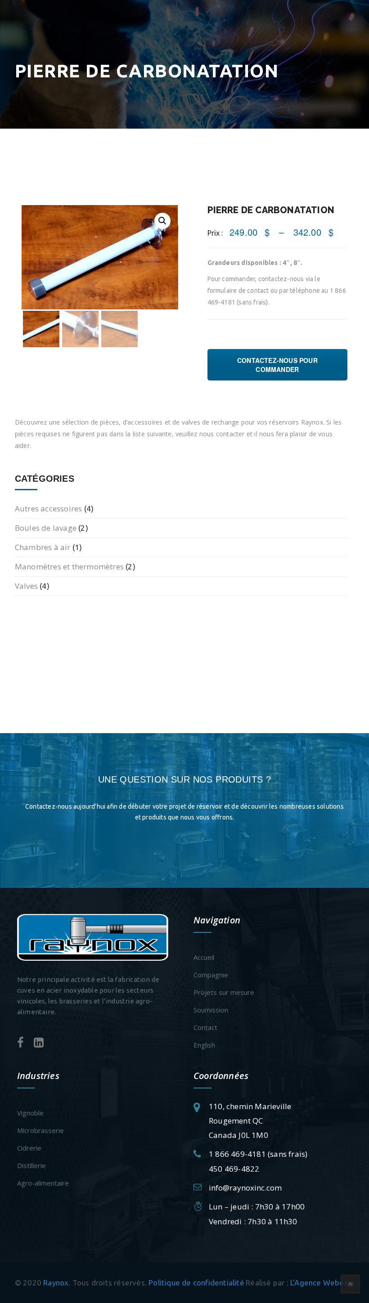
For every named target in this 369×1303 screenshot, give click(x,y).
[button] (162, 221)
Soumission (211, 1009)
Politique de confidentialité (196, 1282)
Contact (205, 1027)
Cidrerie (29, 1147)
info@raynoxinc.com (245, 1187)
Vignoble (30, 1112)
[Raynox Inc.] (92, 936)
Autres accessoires (48, 508)
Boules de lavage (45, 528)
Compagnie (211, 974)
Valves (26, 586)
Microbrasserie (40, 1130)
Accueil (204, 957)
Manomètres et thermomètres (69, 566)
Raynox (55, 1282)
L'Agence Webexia (322, 1282)
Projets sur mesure (224, 992)
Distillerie (31, 1165)
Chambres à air (43, 547)
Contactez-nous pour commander (277, 365)
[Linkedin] (39, 1043)
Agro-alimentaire (43, 1182)
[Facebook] (20, 1043)
